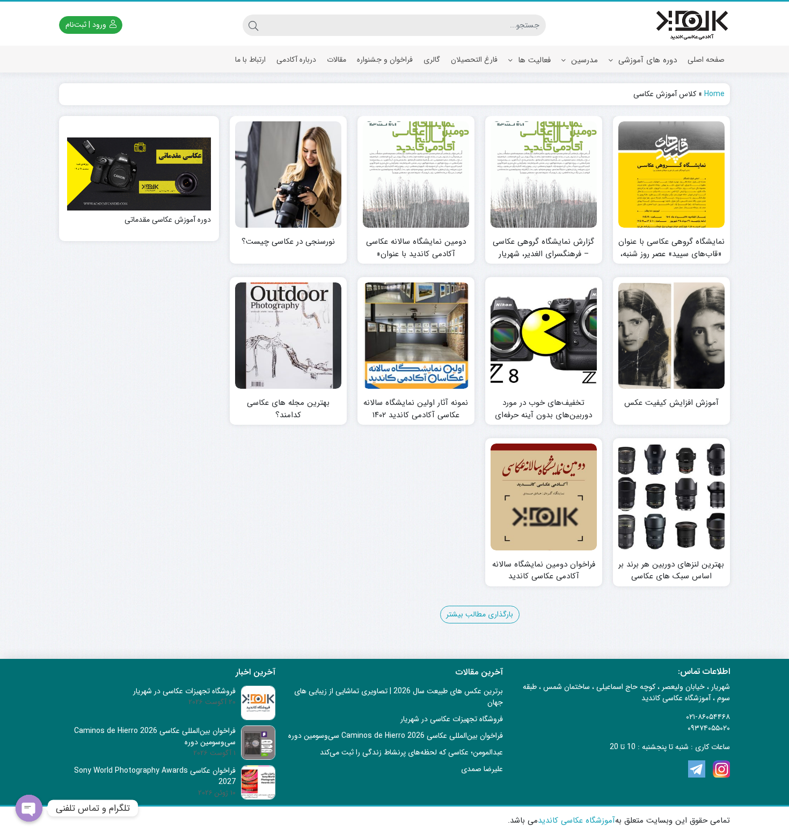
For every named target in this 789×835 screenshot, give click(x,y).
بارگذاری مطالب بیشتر (479, 614)
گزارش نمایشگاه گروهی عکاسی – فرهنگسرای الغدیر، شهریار (543, 248)
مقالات (336, 60)
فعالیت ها (533, 60)
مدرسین (583, 60)
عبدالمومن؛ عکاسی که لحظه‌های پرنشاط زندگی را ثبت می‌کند (411, 752)
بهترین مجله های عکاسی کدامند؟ (288, 409)
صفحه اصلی (706, 60)
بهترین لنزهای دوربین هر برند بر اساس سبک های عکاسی (671, 570)
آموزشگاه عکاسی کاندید (576, 821)
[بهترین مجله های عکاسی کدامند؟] (288, 335)
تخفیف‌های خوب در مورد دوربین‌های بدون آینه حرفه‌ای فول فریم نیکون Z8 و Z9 (543, 415)
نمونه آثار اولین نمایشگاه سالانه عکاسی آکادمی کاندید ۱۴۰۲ (415, 409)
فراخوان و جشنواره (385, 60)
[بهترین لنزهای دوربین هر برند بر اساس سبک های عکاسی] (671, 497)
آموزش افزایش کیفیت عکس (671, 403)
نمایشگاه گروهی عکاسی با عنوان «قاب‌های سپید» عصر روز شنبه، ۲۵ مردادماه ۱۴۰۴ (671, 254)
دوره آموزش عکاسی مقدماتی (168, 220)
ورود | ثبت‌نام (86, 25)
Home (714, 94)
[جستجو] (253, 25)
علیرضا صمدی (482, 769)
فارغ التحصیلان (474, 60)
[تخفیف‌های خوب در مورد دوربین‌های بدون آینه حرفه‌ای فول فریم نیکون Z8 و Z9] (544, 335)
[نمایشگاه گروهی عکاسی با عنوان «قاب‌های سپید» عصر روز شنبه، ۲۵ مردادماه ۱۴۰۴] (671, 174)
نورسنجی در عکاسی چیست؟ (288, 242)
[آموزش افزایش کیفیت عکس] (671, 335)
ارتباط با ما (250, 60)
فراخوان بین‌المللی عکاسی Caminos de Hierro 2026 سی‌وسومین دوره (395, 736)
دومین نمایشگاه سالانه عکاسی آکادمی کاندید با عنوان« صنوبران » (416, 254)
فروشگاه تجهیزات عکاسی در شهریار (451, 719)
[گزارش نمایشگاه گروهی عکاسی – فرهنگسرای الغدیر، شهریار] (544, 174)
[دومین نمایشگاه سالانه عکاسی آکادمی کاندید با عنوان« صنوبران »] (416, 174)
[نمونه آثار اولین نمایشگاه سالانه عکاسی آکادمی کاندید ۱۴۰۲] (416, 335)
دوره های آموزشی (646, 60)
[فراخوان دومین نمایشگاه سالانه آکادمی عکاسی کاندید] (544, 497)
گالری (431, 60)
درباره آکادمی (296, 60)
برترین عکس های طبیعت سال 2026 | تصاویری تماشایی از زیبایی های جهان (398, 696)
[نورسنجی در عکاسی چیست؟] (288, 174)
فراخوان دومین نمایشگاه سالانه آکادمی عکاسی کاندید (543, 570)
